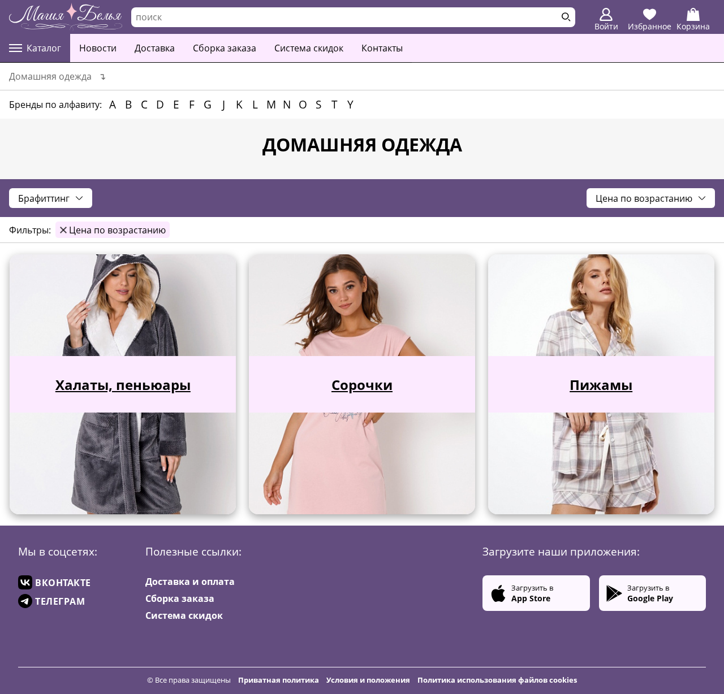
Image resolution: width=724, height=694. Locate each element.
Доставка (155, 48)
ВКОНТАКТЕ (63, 582)
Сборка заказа (224, 48)
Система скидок (308, 48)
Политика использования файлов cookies (497, 680)
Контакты (382, 48)
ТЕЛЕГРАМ (60, 601)
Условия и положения (368, 680)
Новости (98, 48)
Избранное (649, 26)
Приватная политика (278, 680)
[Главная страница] (65, 17)
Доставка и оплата (190, 581)
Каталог (44, 48)
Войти (606, 26)
